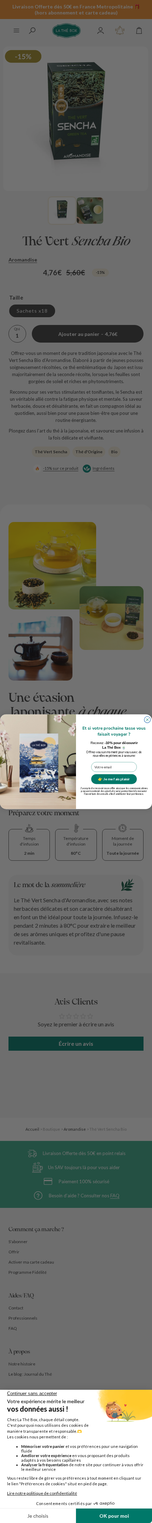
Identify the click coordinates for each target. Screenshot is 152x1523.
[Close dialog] (147, 720)
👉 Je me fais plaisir (114, 779)
